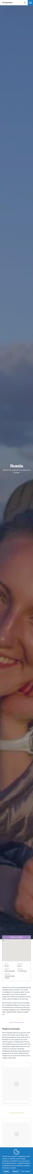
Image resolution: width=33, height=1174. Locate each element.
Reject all (15, 1171)
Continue (6, 1171)
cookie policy (25, 1161)
